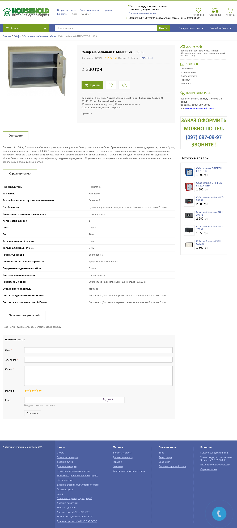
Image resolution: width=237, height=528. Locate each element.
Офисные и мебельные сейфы (39, 36)
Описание (16, 135)
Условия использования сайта (129, 471)
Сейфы (17, 36)
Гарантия (107, 10)
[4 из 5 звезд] (36, 391)
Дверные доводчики (67, 503)
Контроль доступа (66, 508)
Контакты (62, 14)
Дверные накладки (67, 466)
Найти (163, 28)
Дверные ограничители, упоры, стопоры (78, 485)
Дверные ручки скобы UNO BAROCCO (77, 521)
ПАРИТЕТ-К (146, 58)
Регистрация (165, 457)
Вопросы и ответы (66, 10)
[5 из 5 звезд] (40, 391)
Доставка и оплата (89, 10)
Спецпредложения (189, 28)
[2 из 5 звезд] (29, 391)
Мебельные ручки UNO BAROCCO (75, 517)
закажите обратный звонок (200, 108)
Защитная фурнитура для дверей (74, 498)
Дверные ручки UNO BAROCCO (73, 512)
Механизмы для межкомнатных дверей (77, 475)
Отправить (33, 413)
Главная (7, 36)
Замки (60, 494)
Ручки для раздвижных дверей (73, 471)
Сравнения (164, 462)
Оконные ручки (65, 489)
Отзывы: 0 (123, 58)
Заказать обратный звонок (143, 13)
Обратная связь (208, 469)
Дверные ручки (65, 462)
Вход (161, 453)
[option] (204, 133)
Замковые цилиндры (67, 457)
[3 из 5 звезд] (33, 391)
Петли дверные (65, 480)
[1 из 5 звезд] (26, 391)
